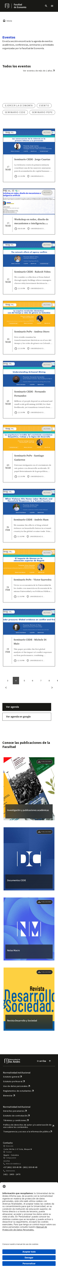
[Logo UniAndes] (7, 5)
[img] (7, 6)
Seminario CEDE (15, 112)
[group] (29, 789)
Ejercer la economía (19, 105)
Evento (44, 105)
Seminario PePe (42, 112)
